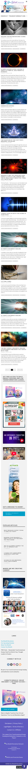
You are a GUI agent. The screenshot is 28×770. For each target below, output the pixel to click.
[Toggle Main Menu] (26, 1)
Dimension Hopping (7, 105)
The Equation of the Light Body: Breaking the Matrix (12, 140)
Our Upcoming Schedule (7, 643)
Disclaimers (8, 723)
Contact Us (10, 730)
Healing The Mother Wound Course (13, 36)
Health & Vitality (16, 327)
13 (18, 369)
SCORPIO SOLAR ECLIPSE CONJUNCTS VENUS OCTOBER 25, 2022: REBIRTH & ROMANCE (12, 70)
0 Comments (22, 48)
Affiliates (18, 730)
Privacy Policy (17, 723)
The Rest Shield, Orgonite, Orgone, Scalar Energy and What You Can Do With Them (13, 349)
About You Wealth (6, 645)
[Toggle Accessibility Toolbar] (24, 766)
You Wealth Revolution (7, 641)
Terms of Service (18, 726)
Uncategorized (16, 48)
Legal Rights (7, 726)
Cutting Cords (6, 281)
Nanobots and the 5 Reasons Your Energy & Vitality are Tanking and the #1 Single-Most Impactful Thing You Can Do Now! (13, 177)
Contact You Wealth (6, 647)
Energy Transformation (6, 48)
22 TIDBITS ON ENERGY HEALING (11, 248)
